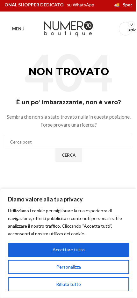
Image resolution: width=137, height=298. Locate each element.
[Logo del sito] (68, 28)
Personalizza (68, 267)
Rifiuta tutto (68, 284)
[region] (68, 243)
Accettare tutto (69, 249)
